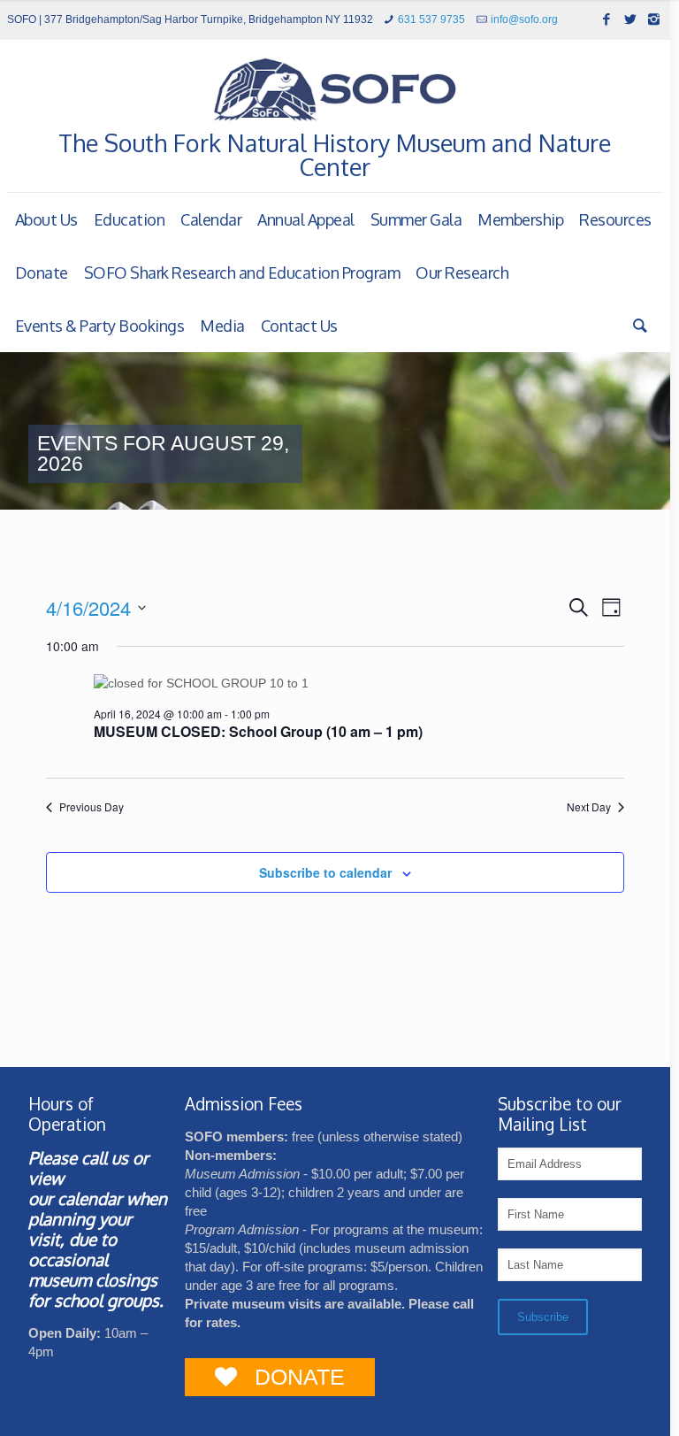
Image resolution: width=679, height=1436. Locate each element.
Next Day (589, 807)
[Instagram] (654, 19)
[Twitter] (630, 19)
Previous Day (91, 807)
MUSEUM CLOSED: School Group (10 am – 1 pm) (258, 731)
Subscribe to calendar (325, 872)
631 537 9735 (431, 19)
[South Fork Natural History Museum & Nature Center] (335, 90)
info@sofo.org (524, 19)
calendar (89, 1198)
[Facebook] (606, 19)
